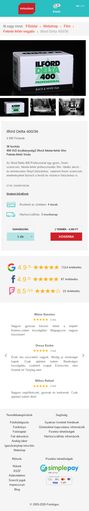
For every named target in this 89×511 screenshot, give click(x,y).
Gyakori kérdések (17, 193)
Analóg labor (19, 441)
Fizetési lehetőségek (62, 431)
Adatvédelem (17, 475)
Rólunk (17, 466)
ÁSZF (17, 471)
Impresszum (17, 484)
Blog (17, 489)
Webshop (19, 450)
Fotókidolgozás (19, 422)
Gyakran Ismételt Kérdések (62, 422)
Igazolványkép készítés (19, 445)
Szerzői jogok (17, 480)
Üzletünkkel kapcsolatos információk (62, 427)
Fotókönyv (19, 427)
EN (82, 6)
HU (78, 6)
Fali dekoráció (19, 436)
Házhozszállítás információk (61, 436)
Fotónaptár (19, 431)
